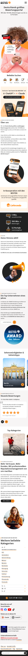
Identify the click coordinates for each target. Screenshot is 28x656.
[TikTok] (13, 609)
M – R (14, 589)
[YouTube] (9, 609)
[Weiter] (6, 421)
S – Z (14, 591)
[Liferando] (14, 205)
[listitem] (9, 550)
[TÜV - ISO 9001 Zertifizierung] (4, 629)
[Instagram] (2, 609)
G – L (14, 586)
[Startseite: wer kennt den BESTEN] (6, 2)
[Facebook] (5, 609)
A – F (13, 547)
